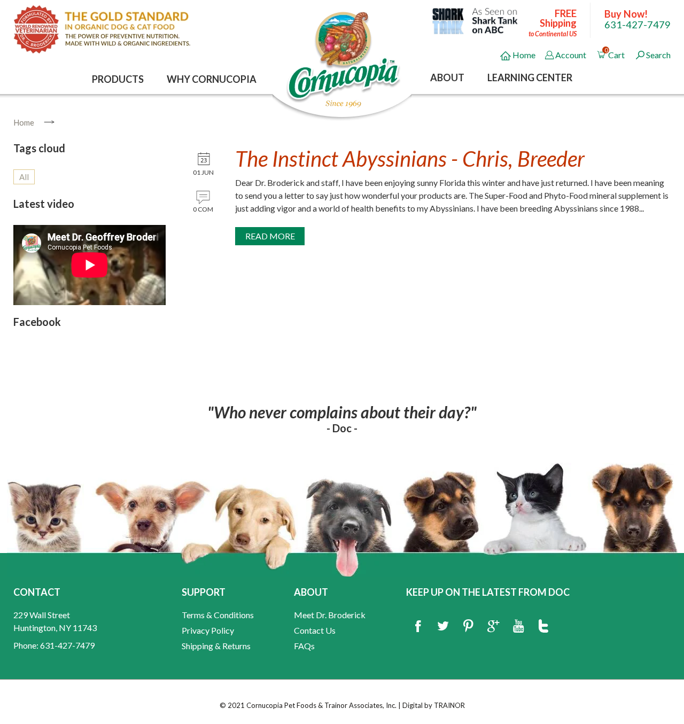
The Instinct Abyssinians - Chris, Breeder (410, 159)
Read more (270, 236)
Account (570, 55)
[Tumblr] (543, 627)
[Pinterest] (468, 627)
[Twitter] (443, 627)
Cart (615, 53)
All (24, 177)
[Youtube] (518, 627)
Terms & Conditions (218, 615)
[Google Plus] (493, 627)
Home (523, 55)
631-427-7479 (637, 24)
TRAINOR (449, 705)
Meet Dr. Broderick (330, 615)
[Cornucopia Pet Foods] (343, 58)
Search (658, 55)
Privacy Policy (208, 630)
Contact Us (315, 630)
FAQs (304, 646)
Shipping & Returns (216, 646)
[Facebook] (418, 627)
